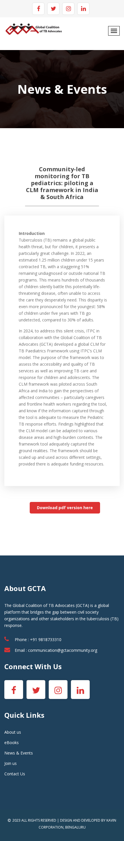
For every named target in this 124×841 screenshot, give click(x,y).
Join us (10, 763)
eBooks (11, 742)
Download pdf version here (65, 507)
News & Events (18, 753)
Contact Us (14, 773)
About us (12, 732)
